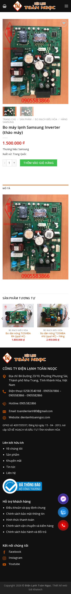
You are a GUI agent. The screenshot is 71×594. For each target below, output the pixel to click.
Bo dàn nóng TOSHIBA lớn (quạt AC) (18, 335)
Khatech (37, 589)
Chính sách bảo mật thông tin (25, 514)
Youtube (14, 564)
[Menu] (66, 6)
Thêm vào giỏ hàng (38, 163)
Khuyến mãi (13, 461)
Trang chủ (9, 119)
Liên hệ (11, 473)
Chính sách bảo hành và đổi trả (26, 532)
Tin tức (10, 467)
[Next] (63, 61)
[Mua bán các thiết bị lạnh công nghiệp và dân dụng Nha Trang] (35, 6)
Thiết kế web (59, 585)
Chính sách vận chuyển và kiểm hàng (30, 526)
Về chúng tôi (14, 448)
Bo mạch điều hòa (46, 119)
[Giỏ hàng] (5, 6)
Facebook (15, 552)
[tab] (35, 188)
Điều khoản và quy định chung (25, 508)
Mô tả (6, 188)
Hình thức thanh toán (20, 520)
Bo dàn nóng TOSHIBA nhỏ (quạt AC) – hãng (52, 335)
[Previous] (8, 61)
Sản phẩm (25, 119)
